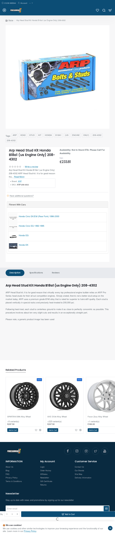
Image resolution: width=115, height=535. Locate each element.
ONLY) (86, 135)
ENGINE (76, 135)
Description (15, 272)
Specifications (36, 272)
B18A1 (58, 135)
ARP (15, 135)
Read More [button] (19, 176)
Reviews (56, 272)
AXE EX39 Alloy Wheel (57, 417)
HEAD (23, 135)
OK (110, 528)
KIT (39, 135)
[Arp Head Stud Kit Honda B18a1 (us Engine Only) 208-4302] (57, 77)
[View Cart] (110, 10)
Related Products (16, 370)
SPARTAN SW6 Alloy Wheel (19, 417)
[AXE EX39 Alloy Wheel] (65, 396)
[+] (17, 514)
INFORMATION (14, 461)
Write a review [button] (31, 166)
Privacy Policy (30, 531)
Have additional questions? (22, 196)
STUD (31, 135)
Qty (1, 514)
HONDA (48, 135)
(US (66, 135)
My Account (47, 461)
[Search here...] (104, 10)
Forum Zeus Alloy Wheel (98, 417)
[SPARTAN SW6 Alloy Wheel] (24, 396)
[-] (6, 514)
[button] (68, 514)
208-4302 (97, 135)
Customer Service (86, 461)
